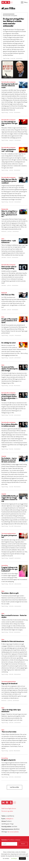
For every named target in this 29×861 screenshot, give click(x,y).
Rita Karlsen (3, 231)
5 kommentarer (17, 558)
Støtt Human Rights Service (8, 808)
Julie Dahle (3, 257)
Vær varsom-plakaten (13, 832)
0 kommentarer (19, 58)
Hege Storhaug (6, 58)
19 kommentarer (17, 674)
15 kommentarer (17, 777)
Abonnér (23, 843)
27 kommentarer (17, 722)
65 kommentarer (17, 526)
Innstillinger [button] (14, 858)
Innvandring (4, 565)
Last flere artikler (14, 787)
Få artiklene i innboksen (10, 840)
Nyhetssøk (4, 292)
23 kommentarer (17, 415)
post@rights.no (9, 818)
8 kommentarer (17, 385)
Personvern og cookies (7, 811)
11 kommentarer (17, 449)
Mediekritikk (4, 209)
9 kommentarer (17, 357)
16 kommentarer (17, 486)
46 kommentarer (17, 583)
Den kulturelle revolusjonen (10, 15)
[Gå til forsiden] (8, 802)
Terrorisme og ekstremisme (8, 533)
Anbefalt (3, 456)
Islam (2, 238)
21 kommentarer (18, 335)
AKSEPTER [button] (22, 858)
